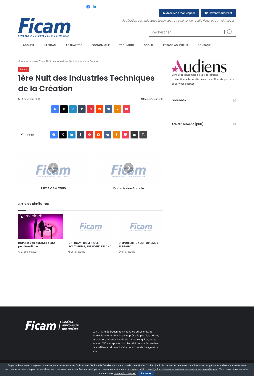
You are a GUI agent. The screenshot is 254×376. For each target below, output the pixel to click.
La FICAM (50, 45)
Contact (203, 45)
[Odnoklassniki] (117, 109)
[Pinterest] (90, 109)
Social (149, 45)
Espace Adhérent (175, 45)
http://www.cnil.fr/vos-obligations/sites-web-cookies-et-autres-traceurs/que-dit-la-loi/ (172, 369)
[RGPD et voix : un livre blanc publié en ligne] (40, 226)
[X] (64, 109)
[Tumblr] (82, 109)
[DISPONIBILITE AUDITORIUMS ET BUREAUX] (141, 226)
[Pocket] (126, 109)
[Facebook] (88, 7)
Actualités (74, 45)
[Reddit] (99, 109)
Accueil (29, 45)
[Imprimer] (143, 134)
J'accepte (146, 373)
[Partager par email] (134, 134)
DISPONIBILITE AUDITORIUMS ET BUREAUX (139, 244)
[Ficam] (44, 27)
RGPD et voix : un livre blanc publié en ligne (36, 244)
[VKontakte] (108, 109)
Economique (100, 45)
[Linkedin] (94, 7)
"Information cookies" (125, 373)
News (35, 61)
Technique (127, 45)
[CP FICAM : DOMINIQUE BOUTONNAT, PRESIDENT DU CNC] (90, 226)
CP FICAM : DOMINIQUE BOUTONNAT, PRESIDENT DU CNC (90, 244)
